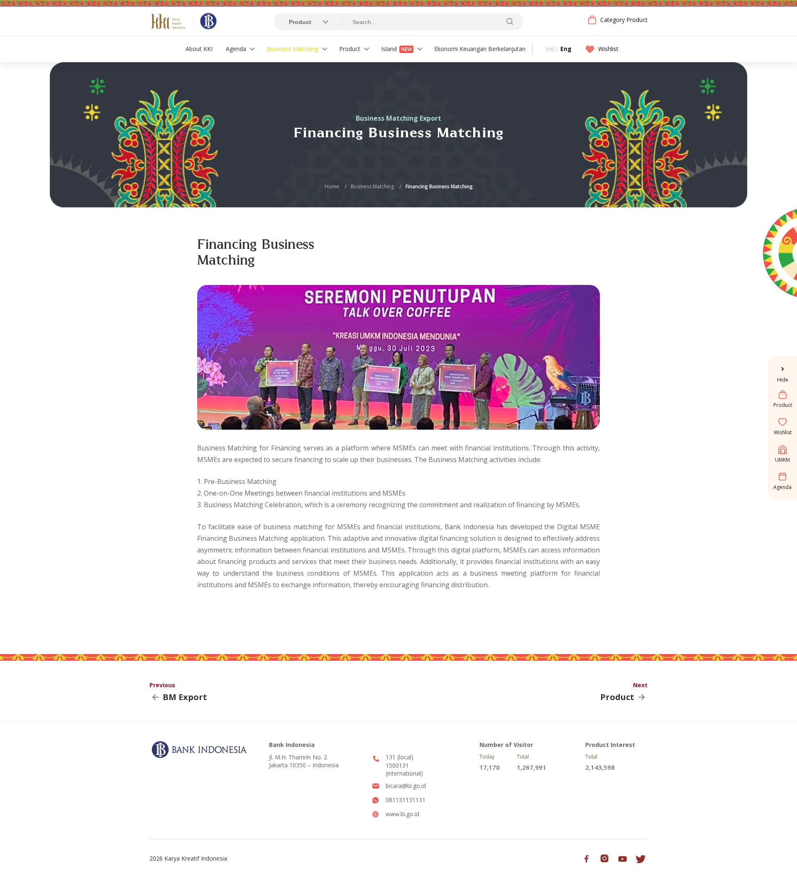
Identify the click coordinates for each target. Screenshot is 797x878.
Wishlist (608, 49)
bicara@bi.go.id (406, 786)
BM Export (185, 697)
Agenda (236, 49)
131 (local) (399, 757)
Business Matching (292, 49)
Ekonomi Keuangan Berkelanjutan (480, 49)
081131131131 (405, 800)
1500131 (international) (404, 769)
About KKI (199, 49)
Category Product (624, 20)
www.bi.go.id (402, 814)
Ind (550, 49)
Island (396, 49)
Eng (566, 49)
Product (349, 49)
